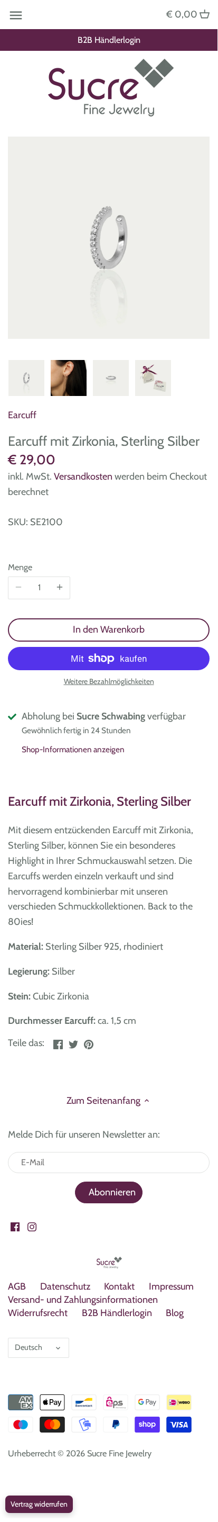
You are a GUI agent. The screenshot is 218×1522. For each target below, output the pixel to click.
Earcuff (22, 415)
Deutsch (28, 1347)
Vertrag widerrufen (39, 1504)
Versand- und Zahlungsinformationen (83, 1299)
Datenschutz (65, 1286)
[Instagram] (31, 1226)
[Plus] (60, 587)
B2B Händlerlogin (109, 39)
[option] (26, 378)
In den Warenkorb (109, 629)
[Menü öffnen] (16, 15)
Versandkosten (83, 476)
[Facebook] (15, 1226)
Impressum (171, 1286)
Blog (175, 1313)
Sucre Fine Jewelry (119, 1453)
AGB (17, 1286)
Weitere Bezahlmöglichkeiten (109, 682)
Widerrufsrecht (38, 1313)
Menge (20, 567)
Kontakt (119, 1286)
